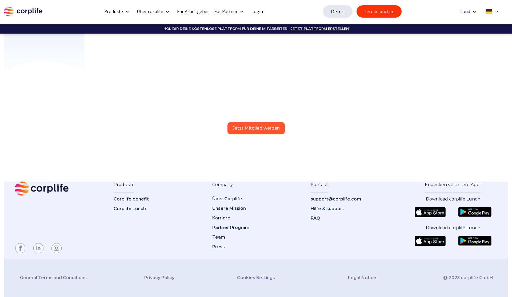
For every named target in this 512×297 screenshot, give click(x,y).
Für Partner (226, 11)
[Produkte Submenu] (127, 11)
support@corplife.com (336, 199)
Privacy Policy (159, 277)
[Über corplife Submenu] (167, 11)
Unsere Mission (229, 208)
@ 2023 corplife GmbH (468, 277)
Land (465, 11)
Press (218, 246)
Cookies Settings (256, 277)
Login (257, 11)
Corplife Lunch (130, 208)
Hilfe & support (327, 208)
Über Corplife (227, 198)
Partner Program (230, 227)
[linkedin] (38, 248)
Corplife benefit (131, 199)
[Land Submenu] (474, 11)
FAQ (315, 218)
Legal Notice (362, 277)
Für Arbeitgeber (193, 11)
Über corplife (150, 11)
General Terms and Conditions (53, 277)
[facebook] (20, 248)
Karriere (221, 217)
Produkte (113, 11)
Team (218, 237)
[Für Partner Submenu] (242, 11)
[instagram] (56, 248)
